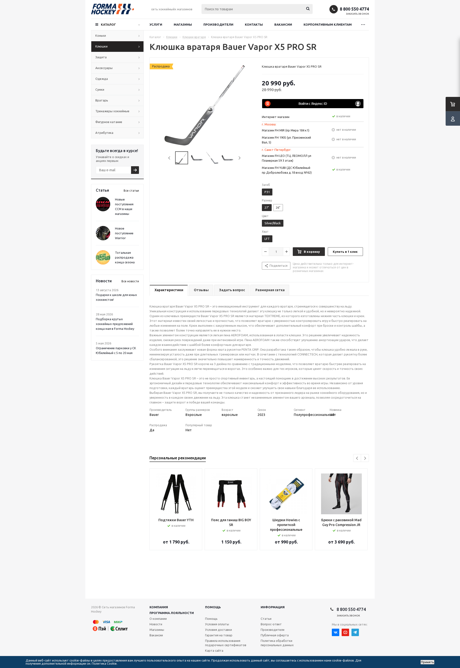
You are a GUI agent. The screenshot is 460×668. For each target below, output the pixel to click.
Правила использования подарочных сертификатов (225, 643)
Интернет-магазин (275, 116)
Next (239, 157)
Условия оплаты (217, 624)
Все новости (130, 281)
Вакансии (283, 24)
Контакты (254, 24)
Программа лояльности (172, 613)
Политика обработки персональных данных (277, 643)
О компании (158, 618)
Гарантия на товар (218, 635)
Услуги (156, 24)
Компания (159, 607)
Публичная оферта (275, 635)
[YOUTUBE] (345, 632)
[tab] (169, 290)
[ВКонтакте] (335, 632)
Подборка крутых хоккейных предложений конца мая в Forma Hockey (115, 323)
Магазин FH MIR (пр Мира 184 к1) (285, 130)
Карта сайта (214, 650)
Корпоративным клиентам (328, 24)
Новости (156, 624)
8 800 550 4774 (354, 9)
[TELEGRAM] (355, 632)
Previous (169, 157)
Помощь (213, 607)
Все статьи (131, 190)
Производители (218, 24)
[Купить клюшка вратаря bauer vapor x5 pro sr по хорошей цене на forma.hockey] (204, 104)
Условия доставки (218, 629)
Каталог (108, 24)
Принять (427, 662)
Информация (273, 607)
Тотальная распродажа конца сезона (125, 257)
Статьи (266, 618)
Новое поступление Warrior (124, 233)
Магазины (183, 24)
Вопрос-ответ (271, 624)
